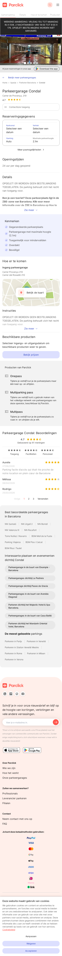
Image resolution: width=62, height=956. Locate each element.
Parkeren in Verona (14, 659)
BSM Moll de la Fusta (42, 536)
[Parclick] (13, 5)
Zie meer (29, 210)
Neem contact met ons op (17, 818)
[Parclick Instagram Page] (4, 693)
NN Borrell (42, 524)
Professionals (10, 793)
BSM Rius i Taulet (13, 548)
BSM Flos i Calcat (34, 542)
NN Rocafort (30, 530)
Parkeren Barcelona (27, 82)
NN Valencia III (12, 530)
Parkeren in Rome (14, 653)
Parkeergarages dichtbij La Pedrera (26, 578)
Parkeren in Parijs (13, 641)
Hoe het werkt (10, 772)
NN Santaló (11, 524)
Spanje (13, 82)
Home (4, 82)
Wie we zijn (8, 768)
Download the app (49, 68)
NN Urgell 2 (27, 524)
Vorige (17, 498)
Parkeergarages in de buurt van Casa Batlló (30, 615)
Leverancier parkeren (14, 798)
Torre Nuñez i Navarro (16, 536)
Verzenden (43, 498)
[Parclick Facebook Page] (16, 693)
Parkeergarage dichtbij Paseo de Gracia (28, 586)
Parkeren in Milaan (36, 653)
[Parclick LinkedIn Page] (10, 693)
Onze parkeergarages (14, 777)
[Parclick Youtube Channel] (22, 693)
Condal (42, 82)
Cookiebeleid (8, 929)
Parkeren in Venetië (36, 641)
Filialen (6, 803)
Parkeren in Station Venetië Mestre (22, 647)
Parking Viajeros (13, 542)
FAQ (4, 823)
